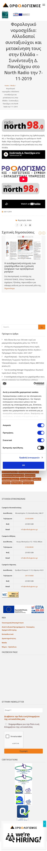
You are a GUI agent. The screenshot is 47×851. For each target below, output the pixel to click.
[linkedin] (25, 225)
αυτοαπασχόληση (9, 472)
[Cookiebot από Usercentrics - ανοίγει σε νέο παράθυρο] (33, 383)
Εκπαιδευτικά (7, 634)
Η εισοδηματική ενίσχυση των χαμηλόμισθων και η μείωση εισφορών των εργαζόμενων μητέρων (20, 267)
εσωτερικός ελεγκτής (10, 479)
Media (29, 220)
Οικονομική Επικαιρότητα (13, 623)
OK (23, 465)
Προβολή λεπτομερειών (29, 457)
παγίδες (6, 483)
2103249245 (29, 547)
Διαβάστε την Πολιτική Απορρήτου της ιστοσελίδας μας (22, 717)
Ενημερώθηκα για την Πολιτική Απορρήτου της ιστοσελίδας (21, 725)
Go (42, 327)
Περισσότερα (9, 288)
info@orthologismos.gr (29, 529)
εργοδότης (30, 475)
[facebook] (17, 225)
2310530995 (29, 518)
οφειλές (36, 479)
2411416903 (29, 576)
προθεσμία (16, 483)
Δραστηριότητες (9, 638)
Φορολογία (22, 220)
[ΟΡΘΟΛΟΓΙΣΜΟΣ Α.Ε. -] (21, 5)
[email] (30, 225)
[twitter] (21, 225)
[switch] (40, 433)
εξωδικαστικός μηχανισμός (13, 475)
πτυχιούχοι (28, 483)
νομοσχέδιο (25, 479)
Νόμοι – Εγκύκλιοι (9, 647)
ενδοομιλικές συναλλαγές (28, 472)
